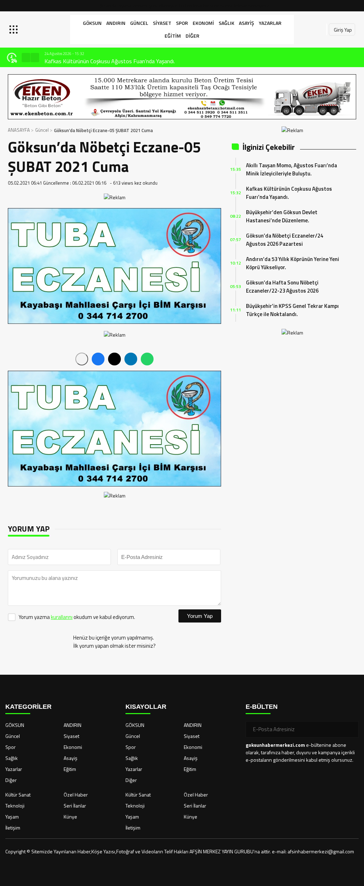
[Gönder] (350, 729)
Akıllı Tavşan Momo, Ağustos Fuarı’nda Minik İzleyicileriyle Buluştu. (291, 169)
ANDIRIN (115, 23)
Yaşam (12, 816)
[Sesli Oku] (81, 359)
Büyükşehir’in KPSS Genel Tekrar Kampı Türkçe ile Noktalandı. (292, 310)
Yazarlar (270, 23)
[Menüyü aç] (14, 29)
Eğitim (173, 35)
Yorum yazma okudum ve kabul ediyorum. (76, 617)
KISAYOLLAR (145, 706)
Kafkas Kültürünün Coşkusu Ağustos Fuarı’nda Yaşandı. (109, 61)
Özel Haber (76, 794)
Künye (70, 816)
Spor (182, 23)
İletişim (12, 827)
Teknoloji (15, 805)
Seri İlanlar (75, 805)
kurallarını (62, 617)
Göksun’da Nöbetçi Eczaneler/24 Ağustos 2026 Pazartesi (284, 240)
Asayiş (246, 23)
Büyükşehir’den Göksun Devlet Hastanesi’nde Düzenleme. (281, 216)
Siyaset (162, 23)
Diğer (192, 35)
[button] (26, 57)
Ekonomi (203, 23)
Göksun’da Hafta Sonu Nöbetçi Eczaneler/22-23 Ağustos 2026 (282, 286)
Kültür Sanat (18, 794)
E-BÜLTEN (262, 706)
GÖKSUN (92, 23)
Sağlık (226, 23)
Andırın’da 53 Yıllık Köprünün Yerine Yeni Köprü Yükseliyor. (292, 263)
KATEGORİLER (28, 706)
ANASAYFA (19, 130)
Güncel (139, 23)
